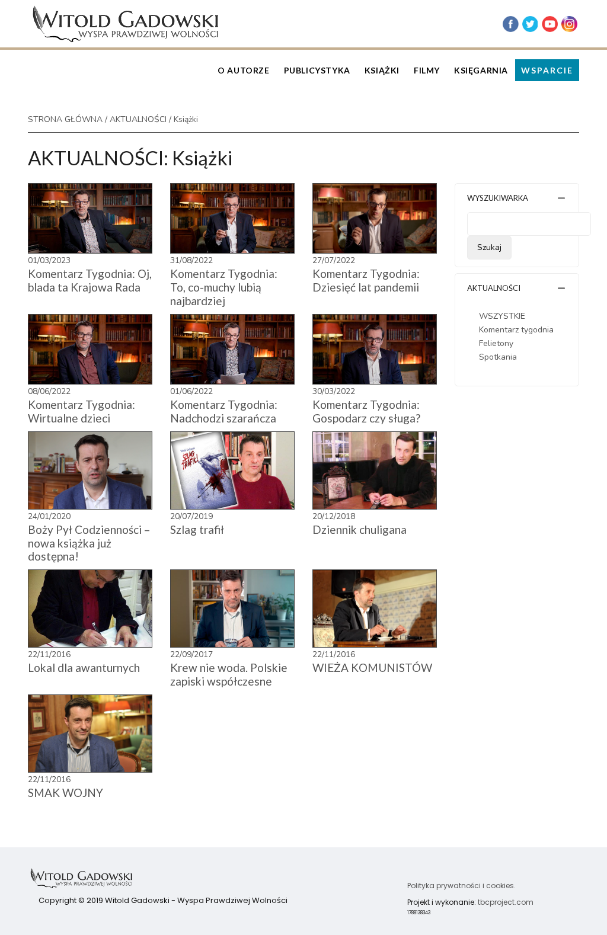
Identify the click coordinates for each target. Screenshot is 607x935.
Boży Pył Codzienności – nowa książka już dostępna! (89, 543)
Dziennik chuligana (359, 529)
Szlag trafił (197, 529)
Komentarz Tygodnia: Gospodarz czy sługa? (366, 411)
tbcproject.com (505, 902)
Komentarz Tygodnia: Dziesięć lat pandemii (366, 280)
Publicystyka (317, 70)
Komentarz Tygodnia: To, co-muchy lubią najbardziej (223, 287)
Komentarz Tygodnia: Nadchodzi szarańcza (223, 411)
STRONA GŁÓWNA (65, 119)
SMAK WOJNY (65, 792)
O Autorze (243, 70)
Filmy (427, 70)
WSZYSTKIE (502, 316)
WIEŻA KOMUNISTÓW (372, 667)
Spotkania (498, 357)
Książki (382, 70)
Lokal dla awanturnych (84, 667)
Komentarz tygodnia (516, 329)
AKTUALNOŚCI (138, 119)
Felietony (496, 343)
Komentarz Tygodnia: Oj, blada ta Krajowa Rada (90, 280)
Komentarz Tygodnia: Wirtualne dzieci (81, 411)
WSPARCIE (547, 70)
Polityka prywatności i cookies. (461, 885)
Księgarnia (481, 70)
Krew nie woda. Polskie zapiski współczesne (228, 674)
